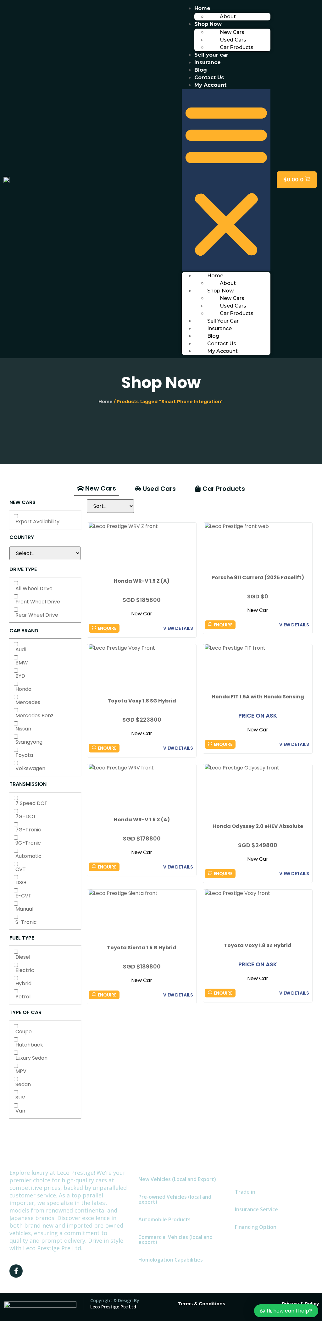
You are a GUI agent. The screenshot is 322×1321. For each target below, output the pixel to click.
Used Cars (233, 40)
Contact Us (209, 77)
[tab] (96, 488)
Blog (200, 70)
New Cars (232, 32)
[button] (226, 180)
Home (202, 8)
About (228, 16)
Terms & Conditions (201, 1304)
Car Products (236, 47)
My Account (210, 85)
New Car (141, 613)
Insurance (207, 62)
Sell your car (211, 55)
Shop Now (208, 24)
